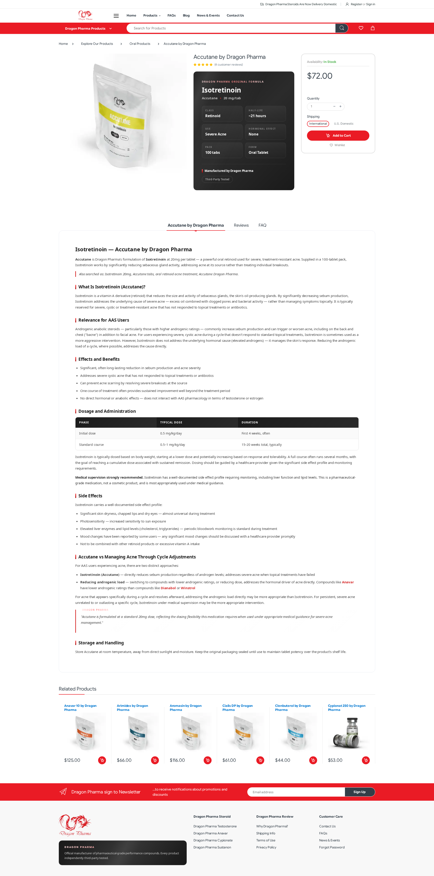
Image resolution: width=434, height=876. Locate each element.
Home (131, 15)
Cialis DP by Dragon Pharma (237, 708)
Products (150, 15)
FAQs (171, 15)
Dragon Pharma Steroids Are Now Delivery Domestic (301, 4)
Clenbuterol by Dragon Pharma (293, 708)
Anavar (348, 582)
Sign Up (360, 792)
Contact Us (235, 15)
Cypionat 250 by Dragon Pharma (347, 708)
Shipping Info (265, 833)
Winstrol (188, 588)
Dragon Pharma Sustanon (212, 847)
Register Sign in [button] (362, 4)
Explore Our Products (97, 44)
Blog (186, 15)
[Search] (341, 28)
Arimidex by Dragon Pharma (132, 708)
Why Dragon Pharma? (272, 826)
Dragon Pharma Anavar (210, 833)
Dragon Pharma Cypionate (213, 840)
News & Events (208, 15)
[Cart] (372, 28)
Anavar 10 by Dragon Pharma (80, 708)
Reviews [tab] (241, 225)
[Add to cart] (102, 760)
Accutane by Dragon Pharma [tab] (196, 225)
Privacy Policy (266, 847)
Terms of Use (265, 840)
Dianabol (168, 588)
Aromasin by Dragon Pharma (186, 708)
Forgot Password (332, 847)
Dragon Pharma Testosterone (215, 826)
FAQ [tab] (263, 225)
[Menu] (116, 16)
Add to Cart (341, 135)
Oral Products (140, 44)
